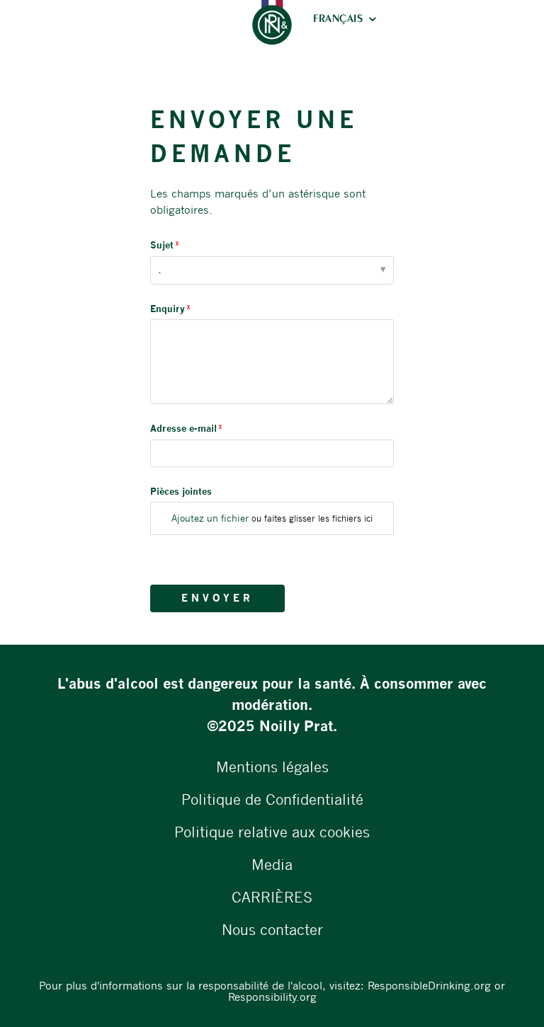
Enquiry (167, 308)
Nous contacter (272, 930)
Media (272, 864)
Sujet (162, 245)
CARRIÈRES (272, 897)
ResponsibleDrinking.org (429, 985)
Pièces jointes (181, 491)
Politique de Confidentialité (272, 799)
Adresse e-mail (183, 428)
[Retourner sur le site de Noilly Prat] (272, 22)
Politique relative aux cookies (272, 832)
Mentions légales (272, 767)
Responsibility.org (272, 996)
